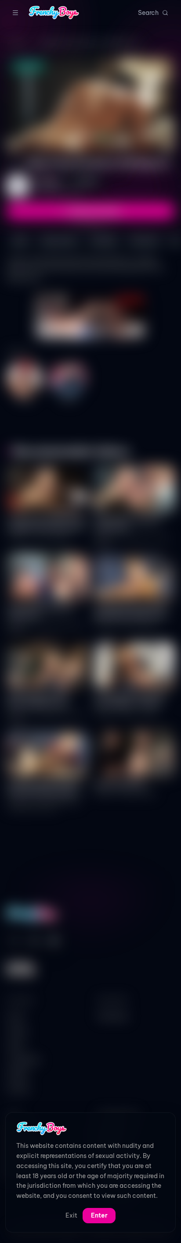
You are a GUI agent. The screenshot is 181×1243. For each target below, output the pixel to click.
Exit (71, 1215)
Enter (99, 1215)
